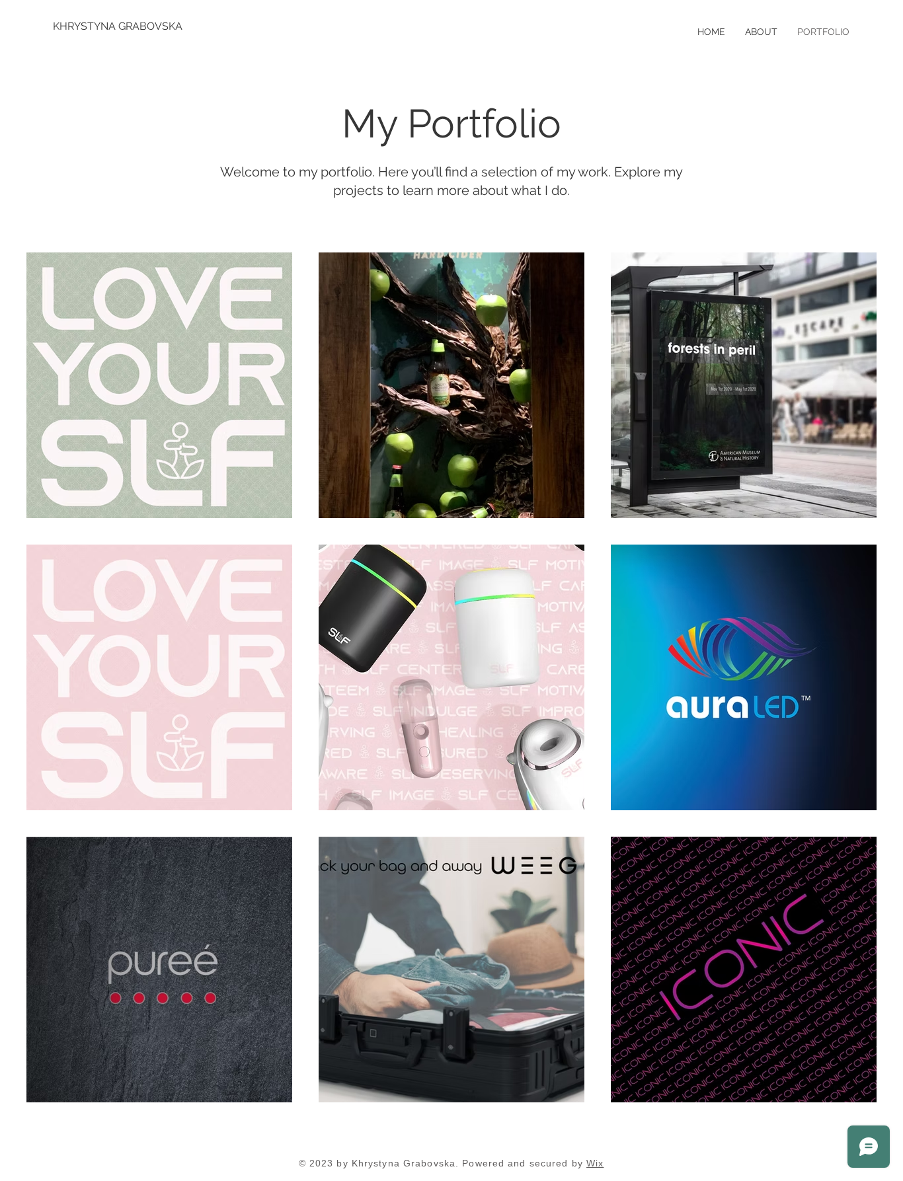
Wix (595, 1163)
